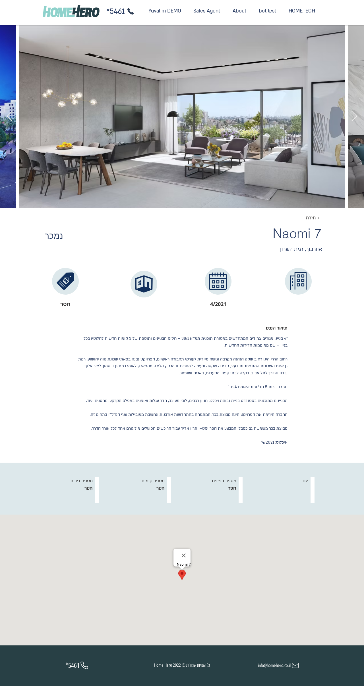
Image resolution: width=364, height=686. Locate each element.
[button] (313, 218)
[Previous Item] (10, 116)
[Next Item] (354, 116)
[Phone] (130, 11)
